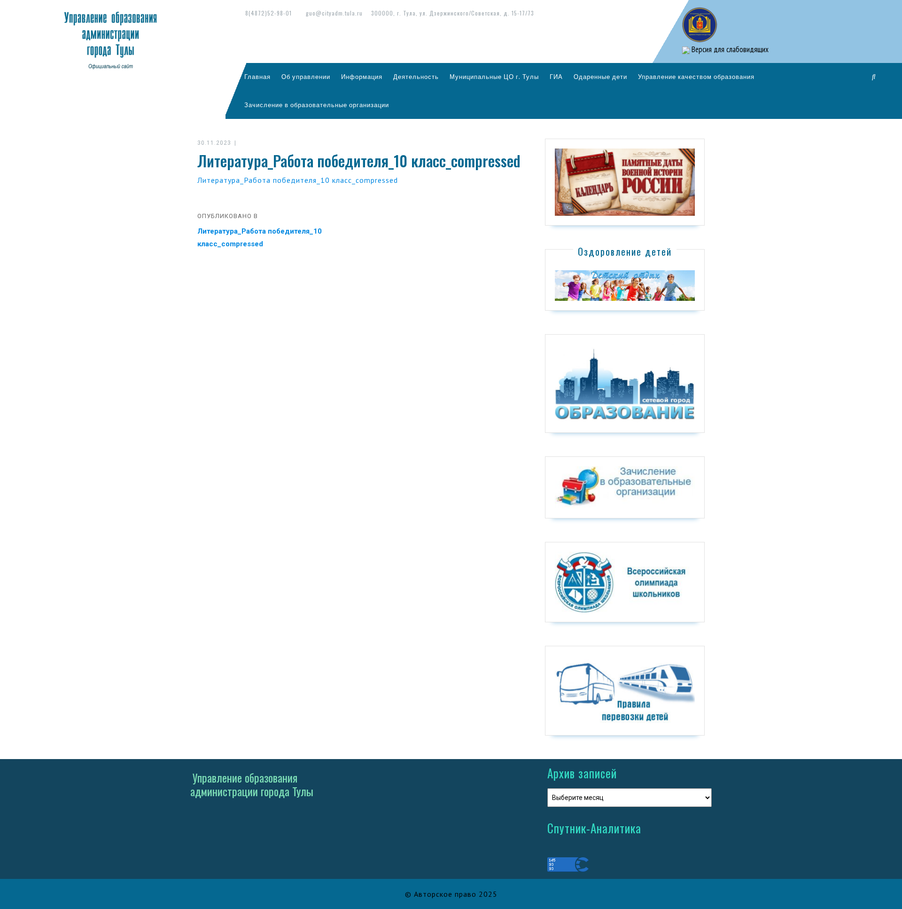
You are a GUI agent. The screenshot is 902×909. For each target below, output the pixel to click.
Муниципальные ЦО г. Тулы (494, 76)
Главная (257, 76)
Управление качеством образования (696, 76)
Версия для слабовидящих (729, 49)
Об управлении (305, 76)
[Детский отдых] (625, 285)
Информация (361, 76)
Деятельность (416, 76)
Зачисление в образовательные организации (316, 105)
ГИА (556, 76)
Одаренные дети (600, 76)
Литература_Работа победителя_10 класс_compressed (297, 180)
